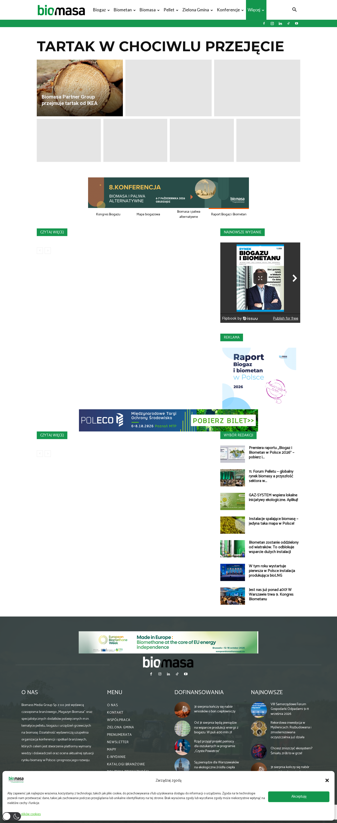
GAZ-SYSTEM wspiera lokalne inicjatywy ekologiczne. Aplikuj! (273, 497)
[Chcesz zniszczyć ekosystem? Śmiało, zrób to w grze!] (259, 752)
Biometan (123, 9)
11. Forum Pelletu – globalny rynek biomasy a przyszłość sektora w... (271, 476)
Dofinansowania (199, 692)
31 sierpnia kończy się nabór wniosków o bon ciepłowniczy (214, 709)
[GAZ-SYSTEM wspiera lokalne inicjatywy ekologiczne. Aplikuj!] (232, 501)
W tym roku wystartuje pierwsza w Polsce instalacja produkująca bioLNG (272, 571)
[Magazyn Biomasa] (168, 661)
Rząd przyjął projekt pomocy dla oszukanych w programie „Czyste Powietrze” (214, 746)
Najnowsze (267, 692)
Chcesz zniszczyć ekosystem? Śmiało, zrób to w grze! (291, 751)
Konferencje (228, 9)
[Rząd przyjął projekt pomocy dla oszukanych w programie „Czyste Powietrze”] (182, 747)
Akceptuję (298, 796)
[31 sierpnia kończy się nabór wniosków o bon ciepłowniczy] (182, 710)
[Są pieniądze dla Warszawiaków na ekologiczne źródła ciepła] (182, 766)
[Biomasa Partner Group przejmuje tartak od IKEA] (80, 88)
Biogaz (99, 9)
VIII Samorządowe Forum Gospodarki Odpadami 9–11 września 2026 (290, 709)
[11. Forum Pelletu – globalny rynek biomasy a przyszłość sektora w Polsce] (232, 477)
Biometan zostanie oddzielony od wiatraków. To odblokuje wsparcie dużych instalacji (274, 547)
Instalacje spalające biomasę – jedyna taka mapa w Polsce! (273, 521)
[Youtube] (296, 23)
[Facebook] (264, 23)
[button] (327, 780)
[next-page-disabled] (48, 250)
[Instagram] (272, 23)
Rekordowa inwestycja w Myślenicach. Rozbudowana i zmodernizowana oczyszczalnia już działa (291, 730)
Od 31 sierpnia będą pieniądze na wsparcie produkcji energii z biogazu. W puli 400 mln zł (216, 727)
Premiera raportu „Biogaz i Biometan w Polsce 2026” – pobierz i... (271, 453)
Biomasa (148, 9)
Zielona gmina (195, 9)
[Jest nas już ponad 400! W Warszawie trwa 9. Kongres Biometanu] (232, 596)
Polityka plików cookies (25, 814)
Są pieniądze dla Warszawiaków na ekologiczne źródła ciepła (216, 765)
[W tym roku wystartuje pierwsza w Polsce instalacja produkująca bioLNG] (232, 572)
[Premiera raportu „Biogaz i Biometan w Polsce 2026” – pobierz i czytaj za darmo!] (232, 454)
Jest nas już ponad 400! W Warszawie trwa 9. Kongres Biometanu (271, 594)
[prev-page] (40, 250)
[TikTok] (288, 23)
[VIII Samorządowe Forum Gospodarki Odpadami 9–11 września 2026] (259, 710)
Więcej (254, 9)
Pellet (169, 9)
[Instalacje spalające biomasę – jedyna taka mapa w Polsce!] (232, 525)
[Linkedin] (280, 23)
